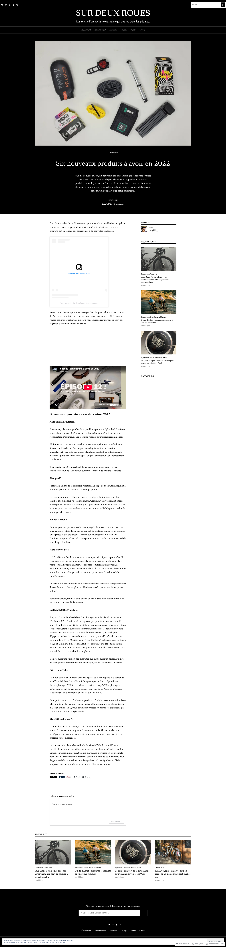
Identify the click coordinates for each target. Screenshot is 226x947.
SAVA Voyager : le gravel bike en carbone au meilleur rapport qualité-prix (173, 874)
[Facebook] (2, 5)
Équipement (145, 274)
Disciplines (113, 153)
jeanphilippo (113, 200)
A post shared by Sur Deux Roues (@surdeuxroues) (79, 303)
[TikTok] (13, 5)
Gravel (152, 317)
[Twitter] (6, 5)
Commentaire (116, 821)
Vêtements (163, 317)
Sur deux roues (113, 14)
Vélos (156, 274)
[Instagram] (10, 5)
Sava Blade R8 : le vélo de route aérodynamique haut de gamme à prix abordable (155, 279)
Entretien (153, 357)
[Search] (223, 4)
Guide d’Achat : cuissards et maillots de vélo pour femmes (157, 321)
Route (152, 274)
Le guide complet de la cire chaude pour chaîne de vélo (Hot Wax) (157, 362)
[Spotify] (17, 5)
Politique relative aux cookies (57, 942)
